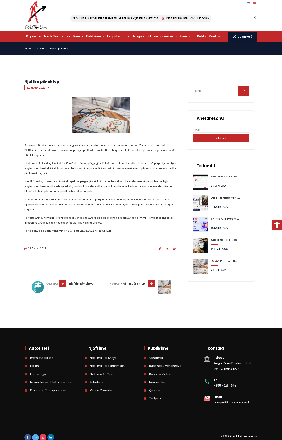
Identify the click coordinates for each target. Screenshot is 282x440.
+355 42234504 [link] (225, 385)
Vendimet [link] (156, 358)
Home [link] (28, 48)
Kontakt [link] (215, 36)
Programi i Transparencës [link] (153, 36)
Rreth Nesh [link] (51, 36)
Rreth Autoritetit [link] (42, 358)
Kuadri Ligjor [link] (38, 374)
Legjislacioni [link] (116, 36)
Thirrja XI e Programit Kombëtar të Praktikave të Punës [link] (225, 218)
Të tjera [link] (155, 398)
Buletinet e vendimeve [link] (165, 366)
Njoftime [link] (73, 36)
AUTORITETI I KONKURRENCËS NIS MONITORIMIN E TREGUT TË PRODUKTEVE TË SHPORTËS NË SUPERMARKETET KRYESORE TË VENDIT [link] (225, 239)
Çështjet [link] (155, 390)
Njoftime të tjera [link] (102, 374)
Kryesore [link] (33, 36)
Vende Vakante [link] (101, 390)
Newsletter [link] (157, 382)
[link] (277, 225)
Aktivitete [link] (97, 382)
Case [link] (40, 48)
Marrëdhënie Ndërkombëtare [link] (51, 382)
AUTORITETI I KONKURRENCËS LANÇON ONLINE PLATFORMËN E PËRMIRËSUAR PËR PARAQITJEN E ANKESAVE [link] (88, 18)
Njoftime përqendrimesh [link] (107, 366)
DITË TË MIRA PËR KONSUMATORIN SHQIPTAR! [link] (191, 18)
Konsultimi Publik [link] (193, 36)
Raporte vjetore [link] (160, 374)
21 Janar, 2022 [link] (36, 87)
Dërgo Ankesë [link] (242, 37)
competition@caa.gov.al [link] (231, 402)
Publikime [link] (93, 36)
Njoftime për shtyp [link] (103, 358)
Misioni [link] (34, 366)
